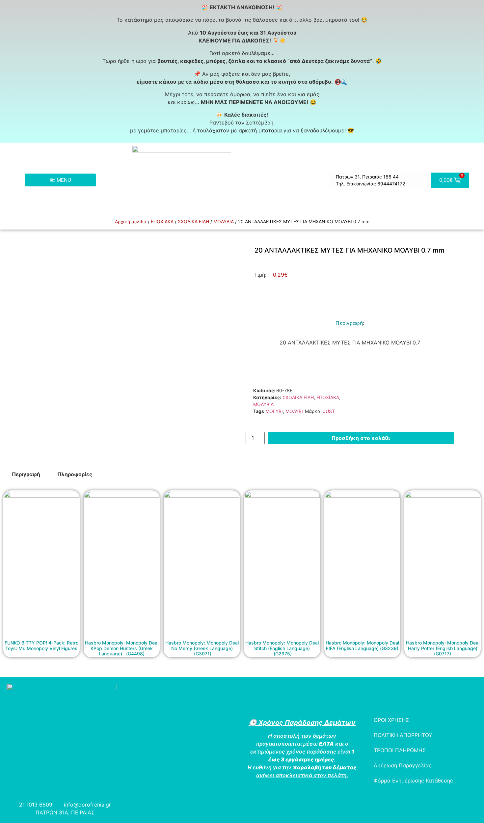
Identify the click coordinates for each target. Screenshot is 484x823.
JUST (329, 411)
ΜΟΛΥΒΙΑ (223, 221)
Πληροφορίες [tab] (74, 474)
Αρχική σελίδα (131, 221)
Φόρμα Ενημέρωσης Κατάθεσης (413, 780)
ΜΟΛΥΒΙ (294, 411)
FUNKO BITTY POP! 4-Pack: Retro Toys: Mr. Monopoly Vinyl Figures (41, 645)
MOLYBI (274, 411)
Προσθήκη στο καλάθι (361, 438)
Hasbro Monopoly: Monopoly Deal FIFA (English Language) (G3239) (362, 645)
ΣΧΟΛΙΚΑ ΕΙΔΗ (193, 221)
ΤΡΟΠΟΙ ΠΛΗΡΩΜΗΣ (400, 750)
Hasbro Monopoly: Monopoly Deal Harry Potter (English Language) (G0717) (442, 648)
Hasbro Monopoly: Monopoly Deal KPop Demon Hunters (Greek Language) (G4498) (121, 648)
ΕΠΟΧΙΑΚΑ (162, 221)
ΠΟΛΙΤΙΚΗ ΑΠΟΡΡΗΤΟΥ (403, 735)
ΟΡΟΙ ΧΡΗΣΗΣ (391, 720)
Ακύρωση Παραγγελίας (403, 765)
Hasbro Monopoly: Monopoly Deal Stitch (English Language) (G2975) (282, 648)
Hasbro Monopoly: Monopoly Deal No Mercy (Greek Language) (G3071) (202, 648)
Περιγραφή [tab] (26, 474)
